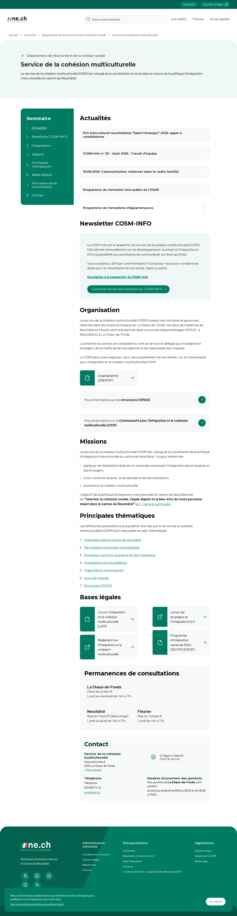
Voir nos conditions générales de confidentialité (37, 904)
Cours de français (96, 578)
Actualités (178, 19)
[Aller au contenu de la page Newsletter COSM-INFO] (47, 134)
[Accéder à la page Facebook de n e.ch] (25, 884)
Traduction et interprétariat (104, 570)
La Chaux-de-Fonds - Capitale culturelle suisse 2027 (152, 871)
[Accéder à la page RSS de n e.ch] (37, 884)
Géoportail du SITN (205, 855)
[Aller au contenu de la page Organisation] (47, 143)
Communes (129, 850)
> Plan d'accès (93, 769)
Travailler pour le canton (95, 854)
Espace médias (90, 859)
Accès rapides (220, 19)
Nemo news (201, 861)
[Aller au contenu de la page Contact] (47, 193)
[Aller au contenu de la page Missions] (47, 152)
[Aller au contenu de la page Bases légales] (47, 172)
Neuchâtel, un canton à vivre (138, 855)
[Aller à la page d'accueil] (16, 19)
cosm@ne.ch (92, 792)
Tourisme (128, 866)
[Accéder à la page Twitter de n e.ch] (25, 876)
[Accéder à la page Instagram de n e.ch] (48, 876)
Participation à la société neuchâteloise (111, 547)
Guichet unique (213, 4)
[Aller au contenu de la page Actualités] (47, 125)
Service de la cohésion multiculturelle (135, 35)
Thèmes (198, 19)
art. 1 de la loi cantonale (152, 504)
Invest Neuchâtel (132, 861)
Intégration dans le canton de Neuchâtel (112, 540)
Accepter (216, 901)
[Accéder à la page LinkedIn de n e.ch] (37, 876)
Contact (87, 869)
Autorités (189, 4)
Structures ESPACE (98, 585)
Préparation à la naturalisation (105, 562)
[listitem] (109, 378)
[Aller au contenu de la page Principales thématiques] (47, 162)
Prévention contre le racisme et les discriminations (120, 555)
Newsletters (89, 864)
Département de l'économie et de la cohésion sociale (74, 35)
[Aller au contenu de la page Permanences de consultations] (47, 183)
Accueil (13, 35)
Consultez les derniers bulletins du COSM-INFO (127, 289)
